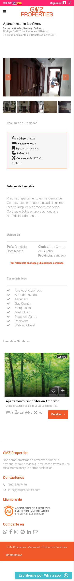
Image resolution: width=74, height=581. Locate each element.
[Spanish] (19, 2)
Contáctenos (14, 555)
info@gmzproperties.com (24, 489)
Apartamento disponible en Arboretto (32, 401)
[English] (14, 2)
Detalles (56, 414)
